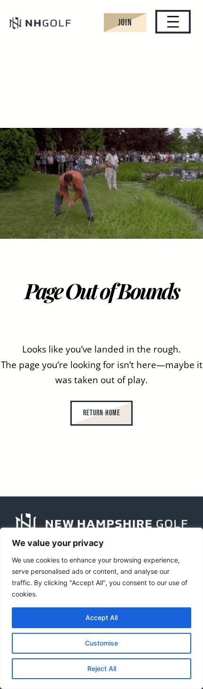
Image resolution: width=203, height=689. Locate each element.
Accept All (101, 617)
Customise (101, 643)
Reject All (101, 668)
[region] (101, 608)
